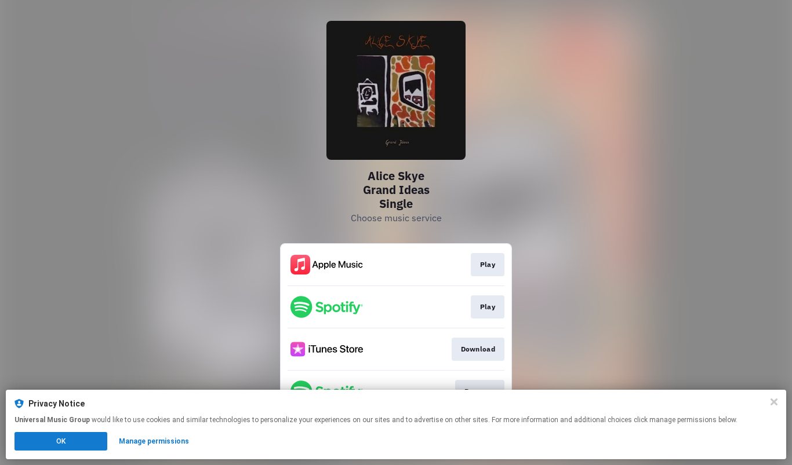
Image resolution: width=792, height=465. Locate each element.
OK (61, 441)
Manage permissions (154, 441)
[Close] (774, 402)
